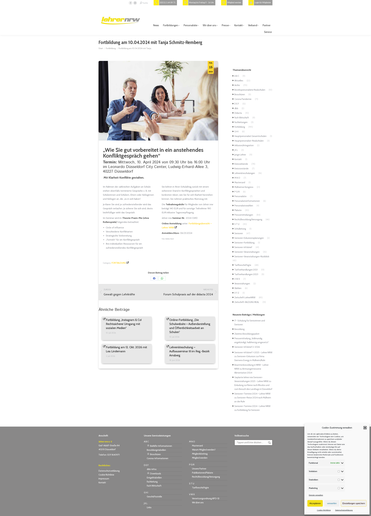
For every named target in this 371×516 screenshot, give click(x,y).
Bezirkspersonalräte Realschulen (249, 90)
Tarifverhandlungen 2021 (246, 269)
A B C (236, 76)
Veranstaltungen (242, 283)
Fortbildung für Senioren (248, 410)
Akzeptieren (315, 503)
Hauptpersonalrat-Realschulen (249, 140)
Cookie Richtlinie (106, 474)
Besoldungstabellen (156, 450)
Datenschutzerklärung (344, 510)
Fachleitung (152, 481)
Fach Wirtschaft (241, 117)
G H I (236, 131)
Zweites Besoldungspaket (246, 334)
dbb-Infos (152, 469)
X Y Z (236, 293)
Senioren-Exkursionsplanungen (249, 238)
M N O (237, 178)
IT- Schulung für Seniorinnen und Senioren (249, 322)
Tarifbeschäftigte (242, 265)
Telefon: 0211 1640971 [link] (109, 454)
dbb (236, 108)
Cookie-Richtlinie (324, 510)
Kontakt (238, 159)
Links (149, 507)
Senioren (238, 233)
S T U (236, 224)
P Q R (237, 191)
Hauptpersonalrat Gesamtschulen (250, 136)
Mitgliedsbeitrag (200, 453)
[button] (365, 427)
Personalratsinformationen (247, 201)
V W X (237, 279)
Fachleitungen (241, 122)
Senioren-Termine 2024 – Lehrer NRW (252, 393)
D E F (236, 103)
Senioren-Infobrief (243, 247)
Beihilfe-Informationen (161, 446)
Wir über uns (198, 502)
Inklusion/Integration (244, 145)
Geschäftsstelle (154, 496)
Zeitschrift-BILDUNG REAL (246, 302)
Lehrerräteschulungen (244, 173)
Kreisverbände (241, 164)
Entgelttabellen (154, 477)
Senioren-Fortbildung (244, 242)
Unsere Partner (199, 468)
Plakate (238, 210)
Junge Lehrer (240, 154)
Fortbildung (119, 263)
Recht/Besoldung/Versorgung (248, 219)
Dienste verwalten (316, 495)
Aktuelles (238, 80)
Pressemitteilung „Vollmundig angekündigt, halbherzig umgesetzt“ (251, 340)
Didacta (238, 113)
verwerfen (332, 503)
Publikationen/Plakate (202, 472)
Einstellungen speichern (353, 503)
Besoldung (239, 329)
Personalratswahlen (243, 205)
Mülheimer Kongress (243, 187)
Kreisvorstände (241, 168)
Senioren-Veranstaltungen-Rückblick (251, 256)
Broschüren (239, 94)
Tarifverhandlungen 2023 (246, 274)
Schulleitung (240, 228)
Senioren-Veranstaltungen (247, 252)
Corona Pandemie (242, 99)
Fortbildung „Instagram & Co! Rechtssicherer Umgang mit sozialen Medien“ (124, 324)
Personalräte (240, 196)
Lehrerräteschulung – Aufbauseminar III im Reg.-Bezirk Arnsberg (189, 351)
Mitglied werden (199, 458)
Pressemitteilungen (243, 215)
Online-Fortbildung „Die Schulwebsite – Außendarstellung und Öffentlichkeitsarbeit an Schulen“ (189, 326)
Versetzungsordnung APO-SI (205, 498)
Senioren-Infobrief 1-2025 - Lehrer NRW (253, 352)
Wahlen (237, 288)
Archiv (237, 85)
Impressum (104, 478)
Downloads (155, 473)
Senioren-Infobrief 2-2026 (247, 347)
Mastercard (239, 182)
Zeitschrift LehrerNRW (244, 297)
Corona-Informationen (157, 458)
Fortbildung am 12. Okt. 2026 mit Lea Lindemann (126, 349)
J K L (236, 150)
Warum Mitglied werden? (203, 449)
